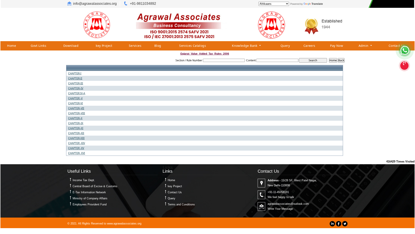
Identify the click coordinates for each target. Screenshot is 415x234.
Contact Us (397, 46)
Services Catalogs (192, 46)
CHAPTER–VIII (76, 113)
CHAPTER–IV (75, 88)
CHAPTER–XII (76, 133)
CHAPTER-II (75, 78)
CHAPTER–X (75, 118)
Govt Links (38, 46)
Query (285, 46)
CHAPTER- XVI (76, 153)
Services (135, 46)
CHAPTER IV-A (76, 93)
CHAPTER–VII (76, 108)
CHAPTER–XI (75, 128)
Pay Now (336, 46)
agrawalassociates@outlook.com (288, 203)
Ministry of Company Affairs (90, 198)
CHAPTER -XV (76, 148)
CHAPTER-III (75, 83)
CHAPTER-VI (75, 103)
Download (70, 46)
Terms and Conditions (181, 204)
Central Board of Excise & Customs (95, 186)
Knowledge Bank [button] (245, 46)
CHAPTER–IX (75, 123)
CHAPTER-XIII (76, 138)
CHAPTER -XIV (76, 143)
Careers (309, 46)
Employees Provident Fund (90, 204)
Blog (157, 46)
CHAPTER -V (75, 98)
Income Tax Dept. (84, 180)
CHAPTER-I (74, 73)
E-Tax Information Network (89, 192)
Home (11, 46)
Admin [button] (364, 46)
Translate (317, 3)
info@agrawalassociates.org (95, 3)
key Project (104, 46)
